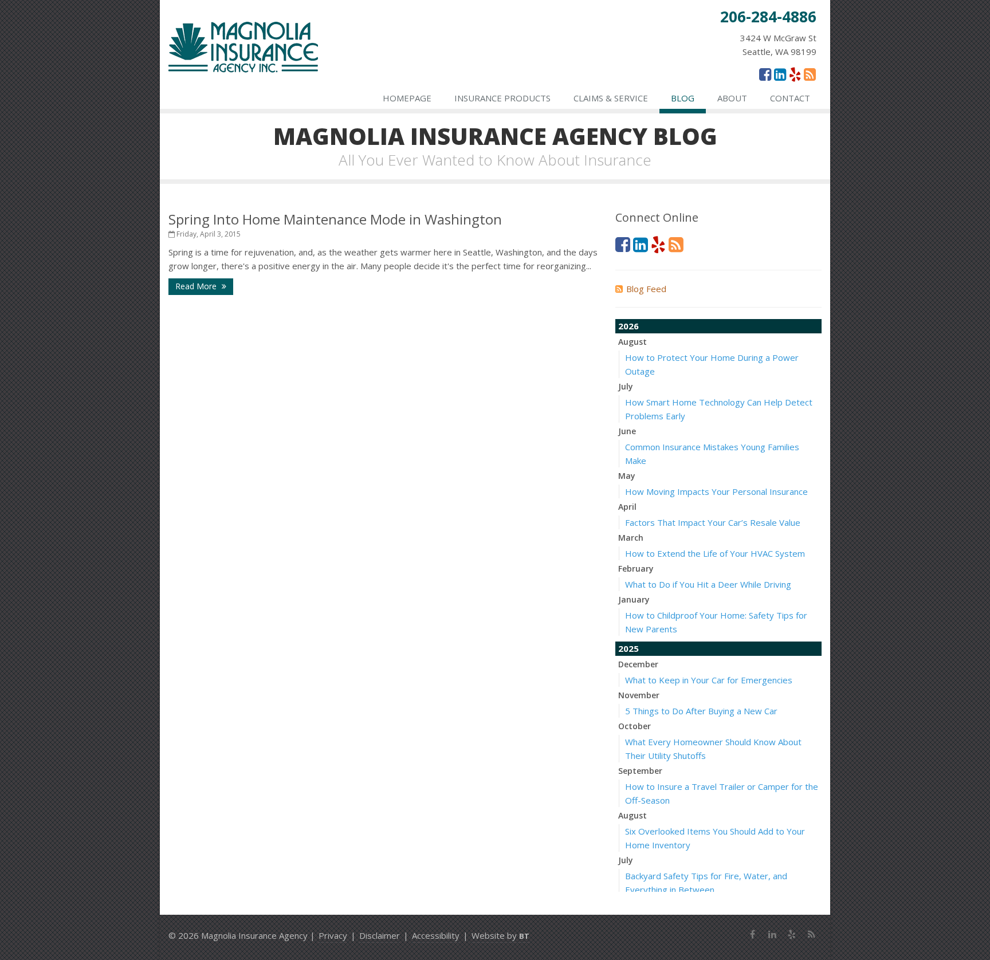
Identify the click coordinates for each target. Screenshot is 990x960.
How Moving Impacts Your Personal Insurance (716, 491)
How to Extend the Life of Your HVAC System (715, 553)
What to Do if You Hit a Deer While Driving (708, 584)
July (625, 386)
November (638, 695)
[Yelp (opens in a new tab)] (795, 74)
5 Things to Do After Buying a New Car (701, 711)
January (634, 599)
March (630, 537)
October (634, 726)
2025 (628, 648)
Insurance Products (502, 98)
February (636, 568)
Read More (197, 286)
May (626, 475)
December (638, 664)
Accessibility (435, 935)
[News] (810, 74)
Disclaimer (379, 935)
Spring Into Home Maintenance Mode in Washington (335, 219)
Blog (682, 98)
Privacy (333, 935)
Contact (790, 98)
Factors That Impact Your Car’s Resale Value (712, 522)
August (632, 341)
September (640, 770)
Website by (500, 935)
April (627, 506)
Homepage (407, 98)
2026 (628, 326)
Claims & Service (610, 98)
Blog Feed (646, 288)
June (627, 431)
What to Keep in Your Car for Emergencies (708, 680)
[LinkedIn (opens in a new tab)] (780, 74)
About (732, 98)
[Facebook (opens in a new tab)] (765, 74)
